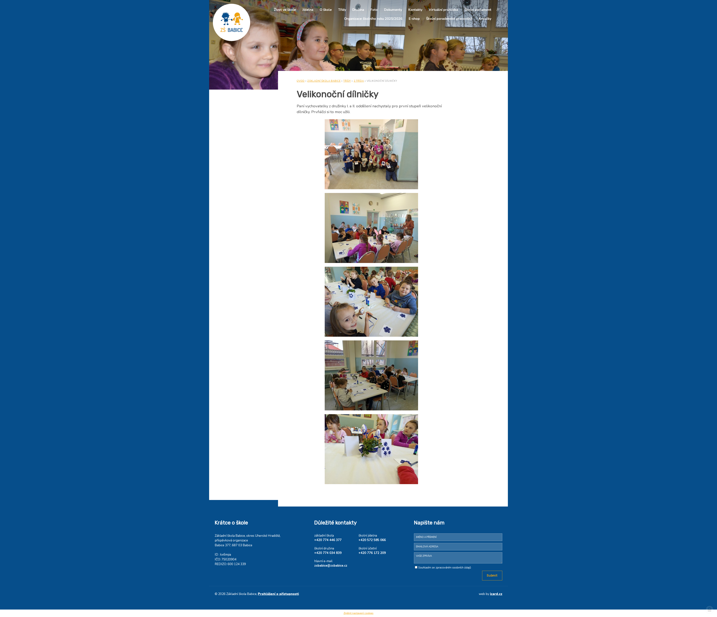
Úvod (301, 81)
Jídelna (307, 9)
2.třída (359, 81)
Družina (358, 9)
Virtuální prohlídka (443, 9)
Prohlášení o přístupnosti (278, 594)
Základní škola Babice (324, 81)
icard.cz (496, 594)
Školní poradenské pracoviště (449, 18)
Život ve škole (285, 9)
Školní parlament (477, 9)
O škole (326, 9)
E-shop (414, 18)
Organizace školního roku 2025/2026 (373, 18)
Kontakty (415, 9)
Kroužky (485, 18)
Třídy (342, 9)
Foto (374, 9)
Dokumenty (393, 9)
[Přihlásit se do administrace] (709, 609)
